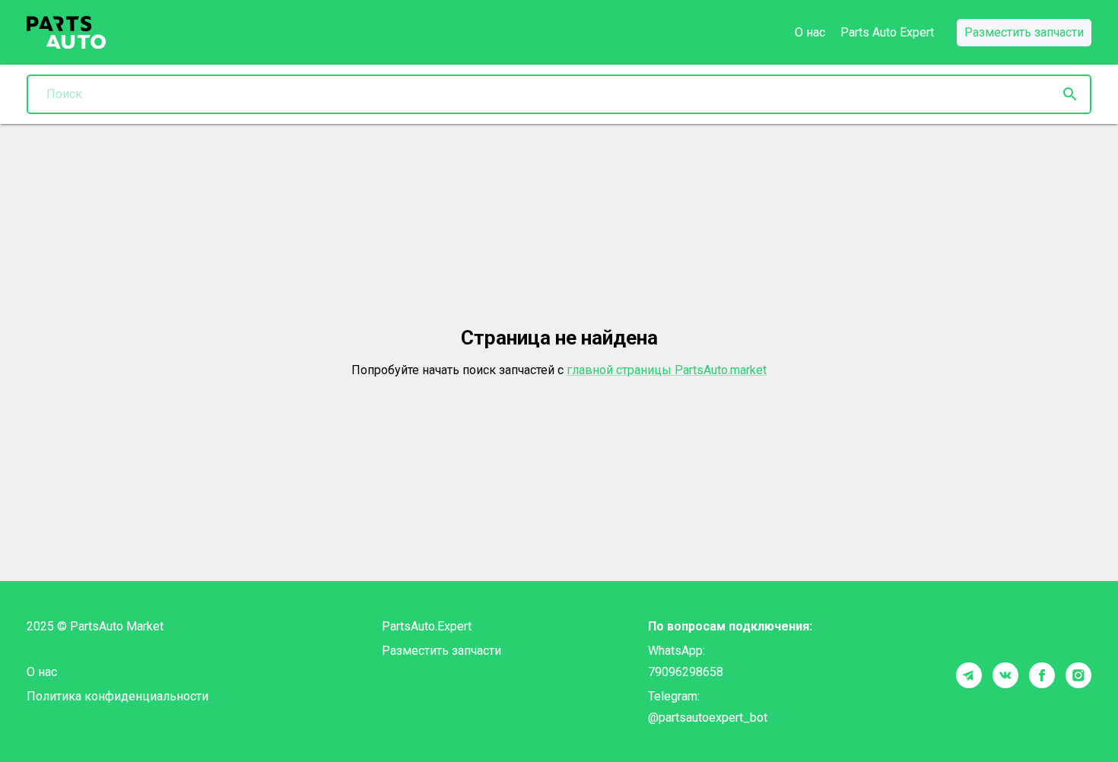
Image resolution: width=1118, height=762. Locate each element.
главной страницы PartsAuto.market (667, 370)
